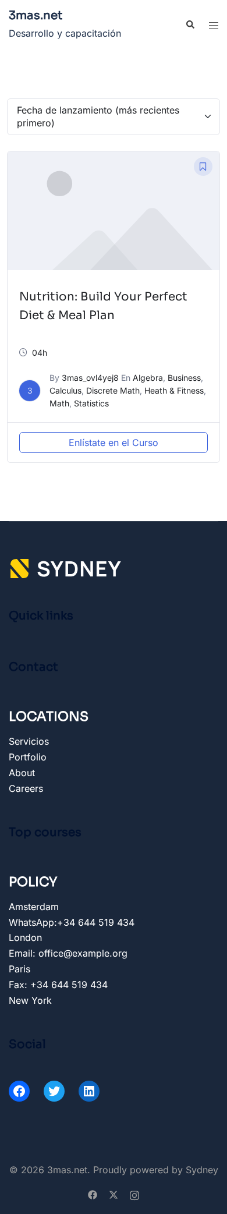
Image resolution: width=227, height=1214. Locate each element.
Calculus (65, 390)
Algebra (148, 378)
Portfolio (28, 757)
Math (59, 403)
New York (30, 1000)
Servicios (29, 741)
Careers (26, 788)
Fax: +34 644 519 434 (58, 984)
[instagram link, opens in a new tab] (134, 1194)
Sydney (202, 1170)
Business (184, 378)
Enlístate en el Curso (113, 442)
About (22, 772)
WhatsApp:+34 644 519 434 (71, 922)
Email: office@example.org (68, 953)
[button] (189, 25)
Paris (19, 969)
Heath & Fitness (174, 390)
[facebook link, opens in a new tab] (92, 1194)
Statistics (91, 403)
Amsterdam (34, 906)
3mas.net (36, 15)
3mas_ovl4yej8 (90, 378)
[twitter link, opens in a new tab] (113, 1194)
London (25, 937)
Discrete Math (113, 390)
